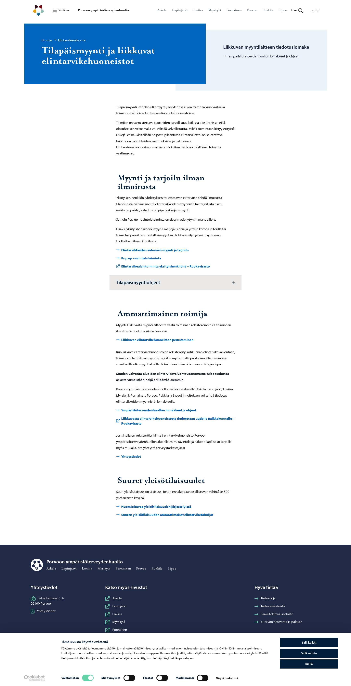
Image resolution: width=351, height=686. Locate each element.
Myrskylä (118, 621)
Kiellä (309, 664)
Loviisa (117, 614)
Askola (116, 598)
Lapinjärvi (119, 606)
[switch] (129, 678)
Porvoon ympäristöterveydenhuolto (103, 10)
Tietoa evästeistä (273, 606)
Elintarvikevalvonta (71, 40)
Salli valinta (309, 653)
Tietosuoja (268, 598)
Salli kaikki (309, 642)
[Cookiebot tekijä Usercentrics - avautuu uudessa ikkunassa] (34, 678)
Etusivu (47, 40)
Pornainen (119, 629)
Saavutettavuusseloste (277, 614)
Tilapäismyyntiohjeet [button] (138, 282)
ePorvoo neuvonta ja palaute (281, 621)
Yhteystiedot (46, 610)
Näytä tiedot (224, 678)
